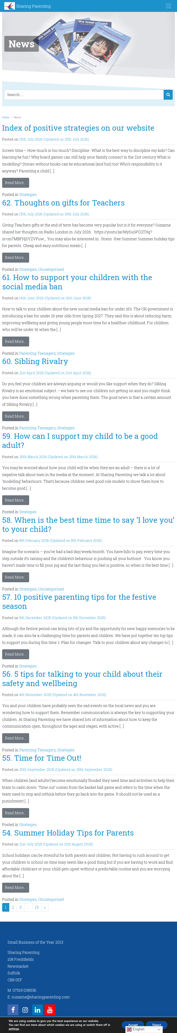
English (138, 1029)
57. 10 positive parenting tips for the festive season (79, 601)
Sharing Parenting (33, 6)
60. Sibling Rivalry (35, 361)
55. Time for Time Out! (41, 758)
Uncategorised (51, 269)
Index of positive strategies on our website (78, 128)
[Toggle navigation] (168, 6)
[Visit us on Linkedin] (37, 1009)
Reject (156, 1025)
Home (5, 117)
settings (14, 1029)
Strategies (28, 194)
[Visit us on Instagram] (25, 1009)
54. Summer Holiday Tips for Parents (68, 833)
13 (37, 907)
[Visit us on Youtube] (49, 1009)
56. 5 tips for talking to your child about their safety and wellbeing (82, 678)
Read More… (15, 182)
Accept (133, 1025)
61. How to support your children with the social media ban (77, 281)
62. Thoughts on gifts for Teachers (63, 202)
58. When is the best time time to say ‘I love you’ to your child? (88, 524)
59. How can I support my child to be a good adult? (80, 440)
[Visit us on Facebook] (13, 1009)
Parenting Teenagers (37, 353)
